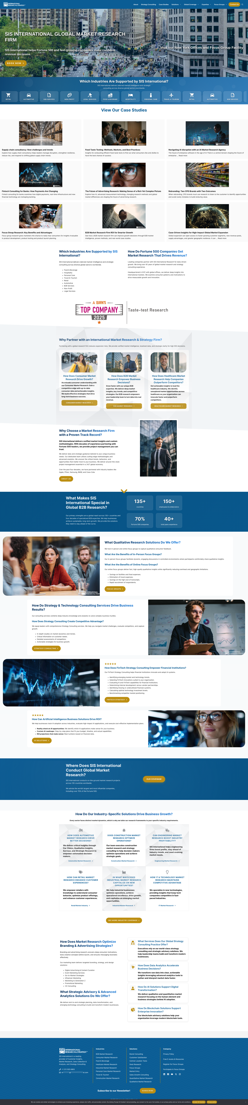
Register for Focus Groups (173, 1064)
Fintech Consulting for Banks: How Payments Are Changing (30, 191)
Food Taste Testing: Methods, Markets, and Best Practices (112, 150)
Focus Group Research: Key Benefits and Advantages (27, 232)
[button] (242, 4)
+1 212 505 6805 (68, 1069)
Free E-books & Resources (173, 1059)
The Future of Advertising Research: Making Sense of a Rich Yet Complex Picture (123, 191)
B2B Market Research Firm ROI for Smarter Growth (109, 232)
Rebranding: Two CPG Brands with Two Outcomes (192, 191)
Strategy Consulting (148, 4)
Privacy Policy (168, 1054)
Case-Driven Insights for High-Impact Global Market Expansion (198, 232)
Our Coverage (154, 779)
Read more (183, 156)
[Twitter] (176, 1074)
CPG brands (187, 194)
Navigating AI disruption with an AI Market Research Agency (197, 150)
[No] (246, 1102)
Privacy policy (212, 1102)
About (135, 4)
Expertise (205, 4)
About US (66, 479)
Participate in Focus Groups (174, 1069)
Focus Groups (219, 4)
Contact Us (234, 4)
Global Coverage (190, 4)
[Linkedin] (164, 1074)
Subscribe (148, 1091)
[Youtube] (172, 1074)
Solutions (175, 4)
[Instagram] (180, 1074)
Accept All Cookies (199, 1102)
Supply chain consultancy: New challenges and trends (27, 150)
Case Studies (164, 4)
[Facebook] (168, 1074)
